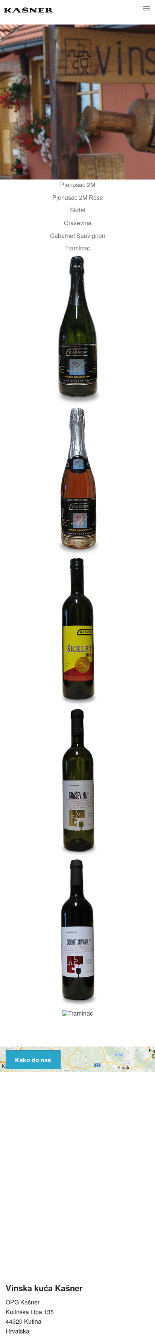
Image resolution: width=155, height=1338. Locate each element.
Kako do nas (33, 1060)
